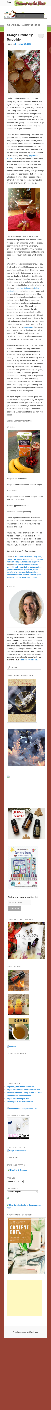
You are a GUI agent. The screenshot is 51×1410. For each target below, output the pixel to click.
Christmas (28, 556)
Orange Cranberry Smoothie (20, 37)
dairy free (19, 567)
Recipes (18, 561)
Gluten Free (11, 559)
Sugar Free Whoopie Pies (18, 1098)
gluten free (28, 569)
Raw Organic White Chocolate (20, 1101)
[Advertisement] (24, 1298)
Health (19, 559)
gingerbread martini (15, 569)
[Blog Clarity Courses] (16, 1150)
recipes (26, 574)
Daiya (36, 288)
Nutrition (10, 561)
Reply (34, 577)
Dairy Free (37, 556)
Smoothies (26, 561)
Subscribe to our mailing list (23, 897)
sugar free (26, 577)
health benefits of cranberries (22, 570)
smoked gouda (13, 291)
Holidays (39, 559)
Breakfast (19, 556)
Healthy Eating (29, 559)
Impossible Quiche (22, 288)
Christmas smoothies (22, 564)
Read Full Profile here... (29, 659)
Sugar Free (36, 561)
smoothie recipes (14, 577)
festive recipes (35, 567)
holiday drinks (32, 572)
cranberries (28, 327)
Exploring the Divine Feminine (20, 1086)
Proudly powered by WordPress (25, 1332)
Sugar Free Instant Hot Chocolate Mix (23, 1089)
